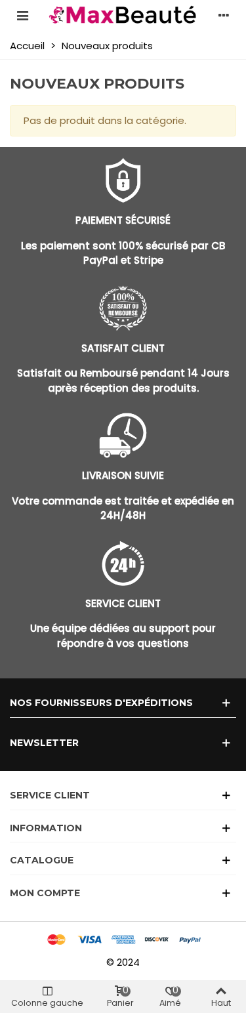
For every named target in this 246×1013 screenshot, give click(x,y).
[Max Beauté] (123, 15)
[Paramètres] (223, 15)
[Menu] (22, 15)
